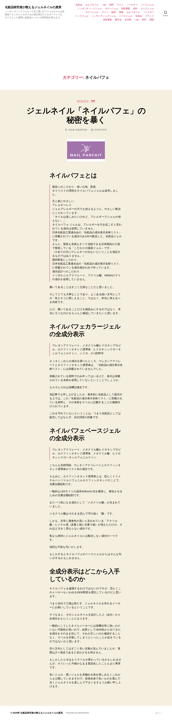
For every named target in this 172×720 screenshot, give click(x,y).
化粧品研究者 (81, 130)
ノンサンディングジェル (89, 8)
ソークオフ (132, 5)
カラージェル (111, 8)
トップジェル (82, 16)
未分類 (128, 19)
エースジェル (147, 8)
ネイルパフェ (83, 101)
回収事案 (125, 8)
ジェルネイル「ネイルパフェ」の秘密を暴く (86, 115)
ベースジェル (147, 5)
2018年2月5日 (100, 130)
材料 (111, 5)
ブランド (149, 16)
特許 (135, 8)
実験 (121, 12)
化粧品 (79, 5)
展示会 (118, 19)
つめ (104, 5)
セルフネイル (92, 5)
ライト (120, 5)
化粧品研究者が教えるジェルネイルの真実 (33, 7)
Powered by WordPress (77, 713)
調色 (152, 19)
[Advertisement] (86, 53)
